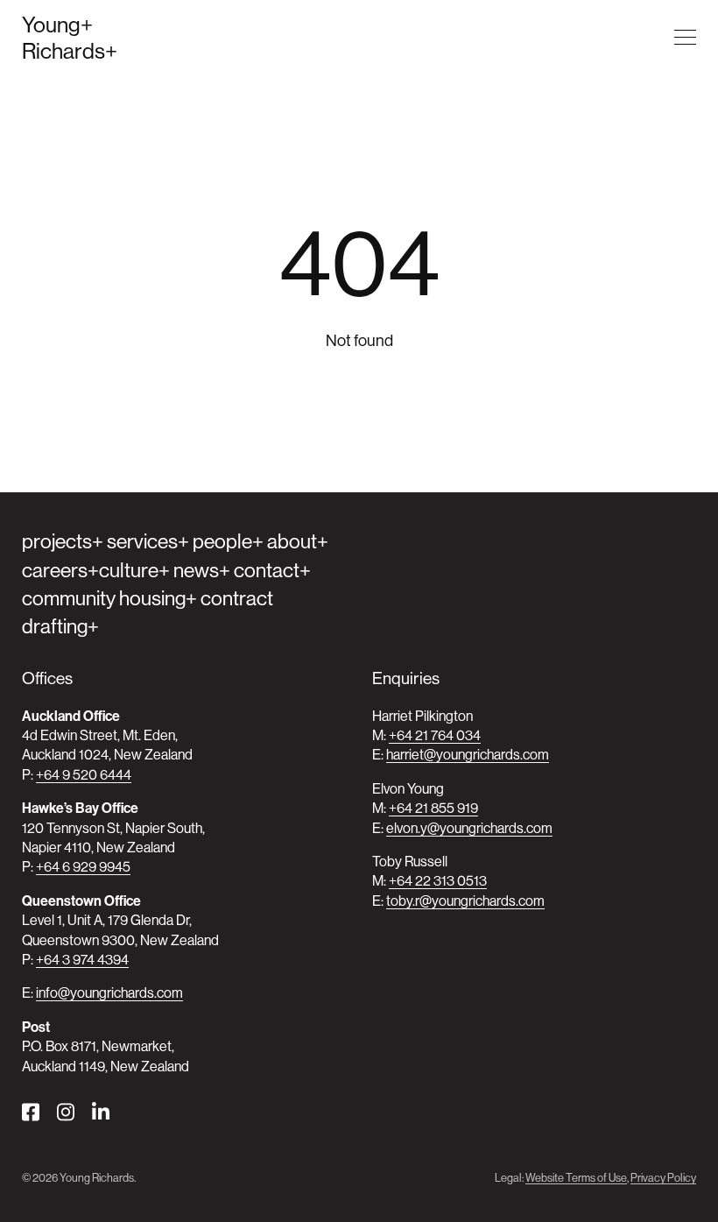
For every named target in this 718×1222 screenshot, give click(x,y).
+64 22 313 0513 (438, 880)
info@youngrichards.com (109, 992)
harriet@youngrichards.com (467, 754)
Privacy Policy (663, 1177)
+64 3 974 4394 (82, 959)
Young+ (57, 25)
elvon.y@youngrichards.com (469, 828)
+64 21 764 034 (435, 735)
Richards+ (69, 51)
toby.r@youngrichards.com (465, 900)
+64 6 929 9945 (83, 866)
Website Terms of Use (576, 1177)
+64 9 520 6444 (83, 774)
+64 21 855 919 (433, 807)
